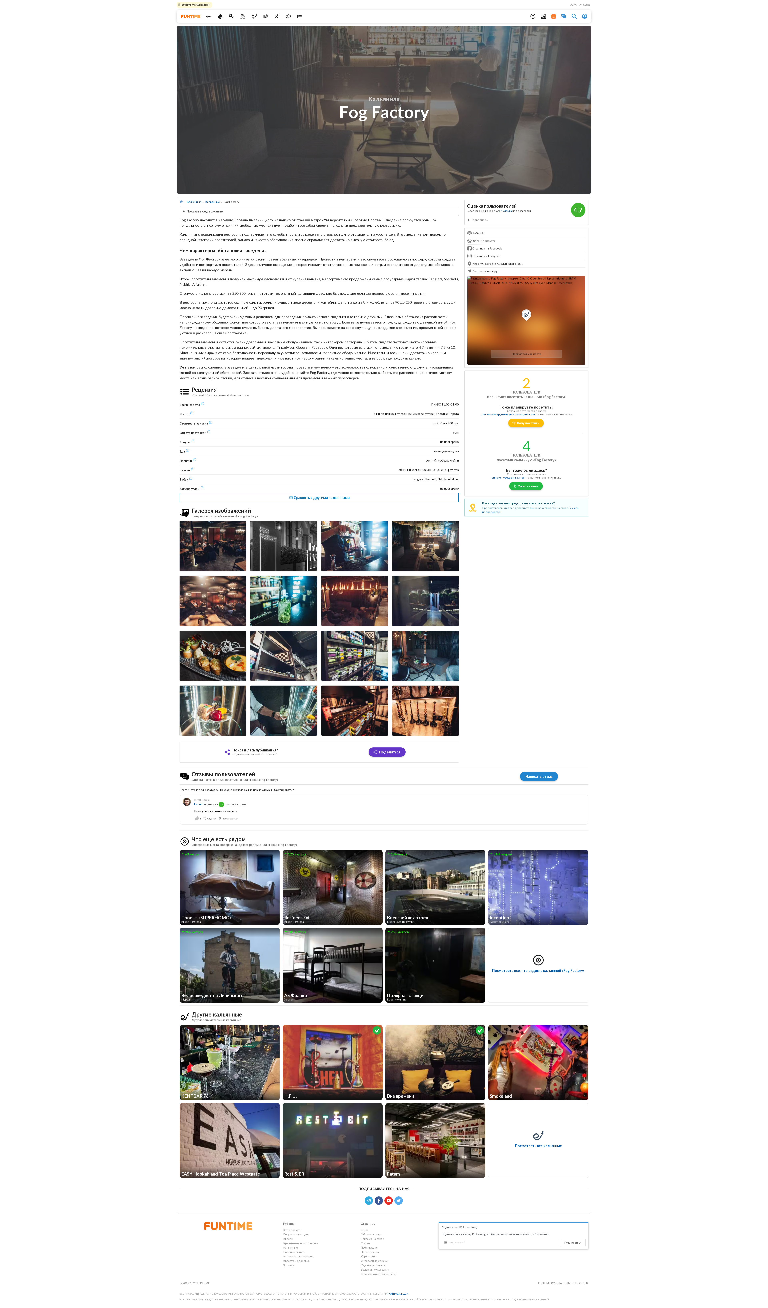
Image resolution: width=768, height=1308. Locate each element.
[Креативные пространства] (243, 16)
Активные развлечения (298, 1256)
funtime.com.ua (576, 1283)
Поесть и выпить (294, 1252)
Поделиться (389, 752)
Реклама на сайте (372, 1238)
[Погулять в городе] (220, 16)
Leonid (198, 804)
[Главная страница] (181, 201)
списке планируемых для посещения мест (509, 414)
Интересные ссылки (374, 1260)
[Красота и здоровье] (288, 16)
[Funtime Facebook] (380, 1200)
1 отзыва (506, 210)
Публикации (369, 1247)
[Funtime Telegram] (370, 1200)
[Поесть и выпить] (265, 16)
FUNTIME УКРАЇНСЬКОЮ (195, 4)
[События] (543, 16)
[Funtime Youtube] (389, 1200)
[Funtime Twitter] (399, 1200)
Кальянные (194, 201)
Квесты (288, 1238)
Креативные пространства (300, 1243)
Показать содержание (204, 211)
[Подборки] (553, 16)
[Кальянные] (254, 16)
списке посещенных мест (509, 477)
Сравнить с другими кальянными (321, 497)
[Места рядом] (533, 16)
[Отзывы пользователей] (564, 16)
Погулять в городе (295, 1234)
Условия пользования (375, 1269)
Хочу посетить (528, 423)
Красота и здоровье (296, 1260)
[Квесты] (231, 16)
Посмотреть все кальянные (538, 1146)
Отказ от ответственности (378, 1274)
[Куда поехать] (209, 16)
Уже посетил (528, 486)
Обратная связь (580, 4)
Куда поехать (292, 1230)
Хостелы (289, 1265)
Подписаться (572, 1242)
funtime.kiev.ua (398, 1293)
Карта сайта (369, 1256)
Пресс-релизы (370, 1252)
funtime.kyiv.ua (550, 1283)
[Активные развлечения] (277, 16)
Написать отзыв (539, 776)
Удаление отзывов (373, 1265)
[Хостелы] (300, 16)
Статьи (365, 1243)
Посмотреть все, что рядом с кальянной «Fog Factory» (538, 970)
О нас (364, 1230)
